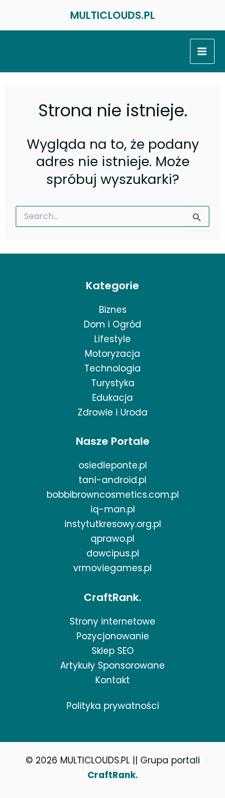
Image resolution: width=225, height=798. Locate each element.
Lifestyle (112, 339)
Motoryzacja (112, 353)
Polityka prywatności (112, 705)
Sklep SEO (113, 650)
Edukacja (112, 397)
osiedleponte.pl (112, 465)
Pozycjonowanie (112, 636)
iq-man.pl (113, 509)
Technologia (112, 368)
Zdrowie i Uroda (112, 412)
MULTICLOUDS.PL (112, 15)
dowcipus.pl (112, 553)
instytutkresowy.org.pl (112, 524)
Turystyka (112, 383)
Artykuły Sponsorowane (112, 665)
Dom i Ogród (112, 324)
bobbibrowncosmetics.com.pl (113, 494)
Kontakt (112, 680)
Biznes (113, 309)
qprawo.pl (112, 538)
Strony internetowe (112, 621)
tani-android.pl (112, 480)
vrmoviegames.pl (112, 568)
